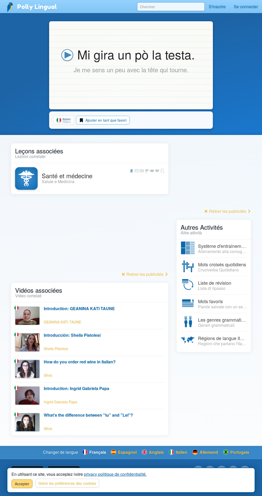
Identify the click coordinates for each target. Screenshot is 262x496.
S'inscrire (217, 6)
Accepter (22, 483)
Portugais (239, 452)
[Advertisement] (90, 234)
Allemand (208, 452)
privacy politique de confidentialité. (115, 474)
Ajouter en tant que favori (105, 120)
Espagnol (127, 452)
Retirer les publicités (145, 274)
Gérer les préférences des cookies (67, 483)
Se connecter (246, 6)
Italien (181, 452)
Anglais (156, 452)
